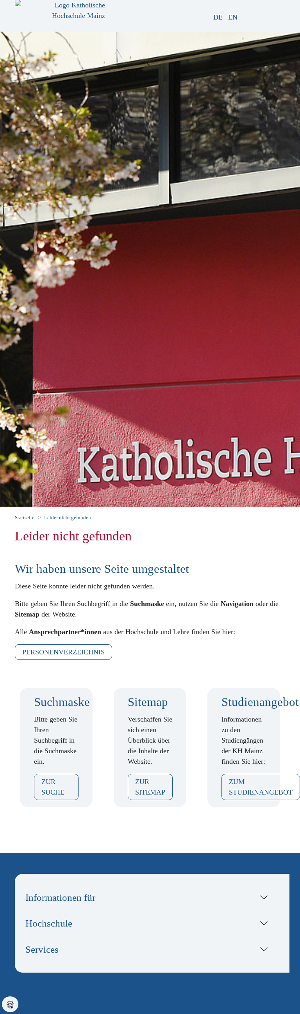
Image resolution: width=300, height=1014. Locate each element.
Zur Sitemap (150, 787)
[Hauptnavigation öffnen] (287, 14)
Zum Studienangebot (261, 787)
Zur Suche (52, 787)
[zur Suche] (254, 17)
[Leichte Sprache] (245, 17)
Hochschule (48, 923)
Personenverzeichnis (63, 652)
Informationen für (60, 897)
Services (42, 949)
